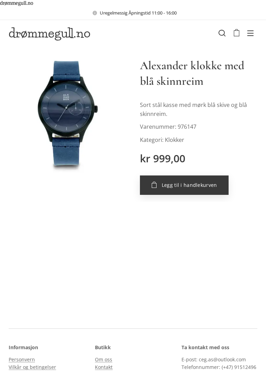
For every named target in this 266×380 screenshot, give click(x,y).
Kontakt (104, 367)
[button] (222, 33)
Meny (250, 33)
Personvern (22, 359)
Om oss (103, 359)
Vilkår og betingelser (32, 367)
